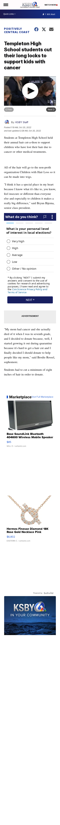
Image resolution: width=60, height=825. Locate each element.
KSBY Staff (21, 122)
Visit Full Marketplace (42, 397)
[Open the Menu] (5, 5)
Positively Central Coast (17, 30)
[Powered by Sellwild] (48, 593)
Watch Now (50, 5)
